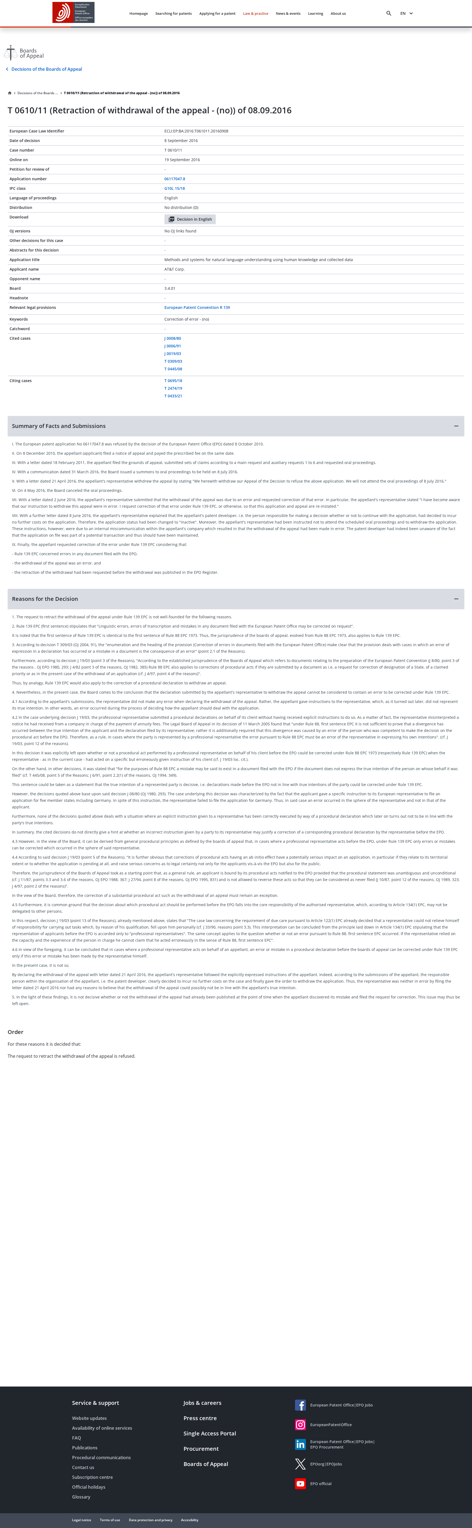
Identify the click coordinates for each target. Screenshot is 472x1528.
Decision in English (194, 219)
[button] (236, 426)
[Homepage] (10, 93)
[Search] (389, 13)
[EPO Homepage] (73, 13)
